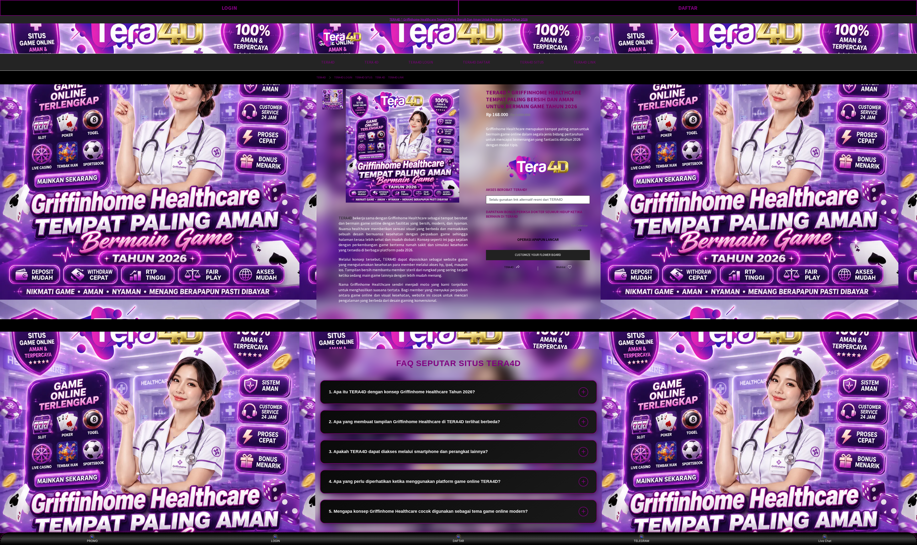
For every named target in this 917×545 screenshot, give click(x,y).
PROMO (92, 541)
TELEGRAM (641, 541)
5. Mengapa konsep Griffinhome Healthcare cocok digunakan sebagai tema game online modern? (428, 511)
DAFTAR (688, 7)
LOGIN (229, 7)
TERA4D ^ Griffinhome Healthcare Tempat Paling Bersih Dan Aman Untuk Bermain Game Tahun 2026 (458, 19)
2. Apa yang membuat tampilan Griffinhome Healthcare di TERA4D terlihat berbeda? (414, 421)
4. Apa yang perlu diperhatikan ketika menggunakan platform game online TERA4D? (415, 481)
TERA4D (321, 77)
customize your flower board (538, 255)
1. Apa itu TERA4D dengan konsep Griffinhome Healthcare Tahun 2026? (402, 391)
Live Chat (824, 541)
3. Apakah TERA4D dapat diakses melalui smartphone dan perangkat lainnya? (408, 451)
